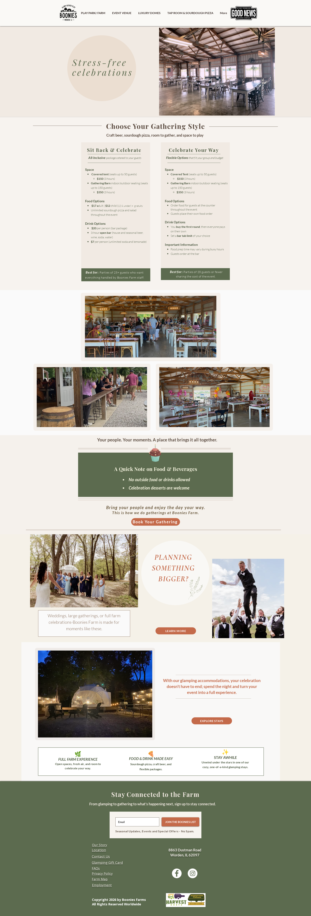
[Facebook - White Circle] (177, 873)
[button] (93, 12)
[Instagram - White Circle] (192, 873)
